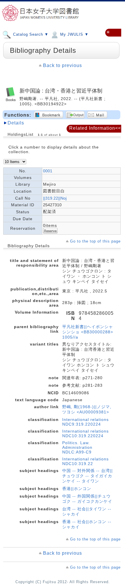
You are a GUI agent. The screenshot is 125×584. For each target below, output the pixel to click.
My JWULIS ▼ (74, 34)
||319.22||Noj (55, 198)
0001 (47, 171)
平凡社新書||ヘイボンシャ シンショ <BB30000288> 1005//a (87, 331)
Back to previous (62, 65)
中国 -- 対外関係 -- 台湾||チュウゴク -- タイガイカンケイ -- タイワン (87, 475)
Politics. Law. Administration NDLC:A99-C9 (77, 447)
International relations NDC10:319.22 (85, 461)
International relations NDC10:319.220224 (85, 433)
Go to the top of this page (95, 241)
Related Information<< (95, 128)
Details (16, 122)
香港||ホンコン (76, 488)
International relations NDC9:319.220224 (85, 421)
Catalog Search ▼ (30, 34)
